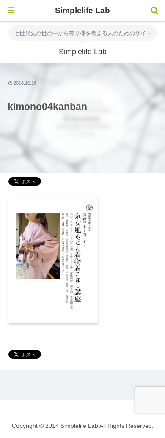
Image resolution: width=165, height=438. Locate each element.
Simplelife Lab (82, 10)
